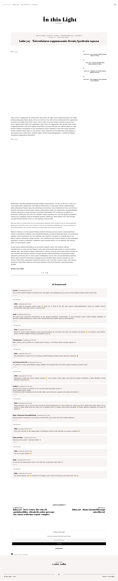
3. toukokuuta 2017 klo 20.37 (24, 460)
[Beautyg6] (44, 81)
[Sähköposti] (47, 272)
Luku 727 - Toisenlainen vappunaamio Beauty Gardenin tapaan (59, 41)
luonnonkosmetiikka (66, 35)
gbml (112, 576)
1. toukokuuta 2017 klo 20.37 (43, 415)
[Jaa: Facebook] (42, 272)
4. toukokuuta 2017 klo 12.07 (25, 429)
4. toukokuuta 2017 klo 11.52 (24, 304)
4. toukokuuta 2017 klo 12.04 (25, 376)
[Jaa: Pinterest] (46, 272)
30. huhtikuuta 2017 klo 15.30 (29, 340)
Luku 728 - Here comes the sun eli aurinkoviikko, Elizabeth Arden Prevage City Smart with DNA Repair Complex (33, 512)
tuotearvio (78, 35)
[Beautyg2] (44, 168)
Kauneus (56, 35)
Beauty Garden (40, 35)
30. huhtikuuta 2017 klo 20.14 (25, 386)
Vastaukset (17, 299)
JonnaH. (15, 290)
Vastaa (15, 295)
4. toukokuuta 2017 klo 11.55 (24, 353)
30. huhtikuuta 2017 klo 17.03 (35, 362)
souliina (15, 386)
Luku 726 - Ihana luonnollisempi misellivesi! (88, 510)
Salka (67, 37)
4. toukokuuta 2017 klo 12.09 (25, 473)
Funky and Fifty (18, 437)
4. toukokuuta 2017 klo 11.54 (24, 329)
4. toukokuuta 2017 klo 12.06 (25, 403)
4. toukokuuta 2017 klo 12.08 (25, 451)
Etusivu (35, 4)
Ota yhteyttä (25, 4)
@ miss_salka (59, 564)
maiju (14, 460)
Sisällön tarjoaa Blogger (20, 554)
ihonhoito (50, 35)
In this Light (59, 20)
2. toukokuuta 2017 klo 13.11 (29, 437)
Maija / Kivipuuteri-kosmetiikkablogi (24, 415)
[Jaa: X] (44, 272)
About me (16, 4)
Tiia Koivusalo (17, 340)
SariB (14, 314)
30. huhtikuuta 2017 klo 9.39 (25, 290)
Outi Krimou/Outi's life (20, 362)
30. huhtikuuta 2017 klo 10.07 (24, 314)
